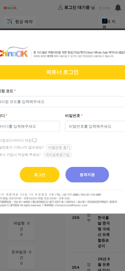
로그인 (39, 174)
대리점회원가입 (57, 155)
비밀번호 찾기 (59, 147)
